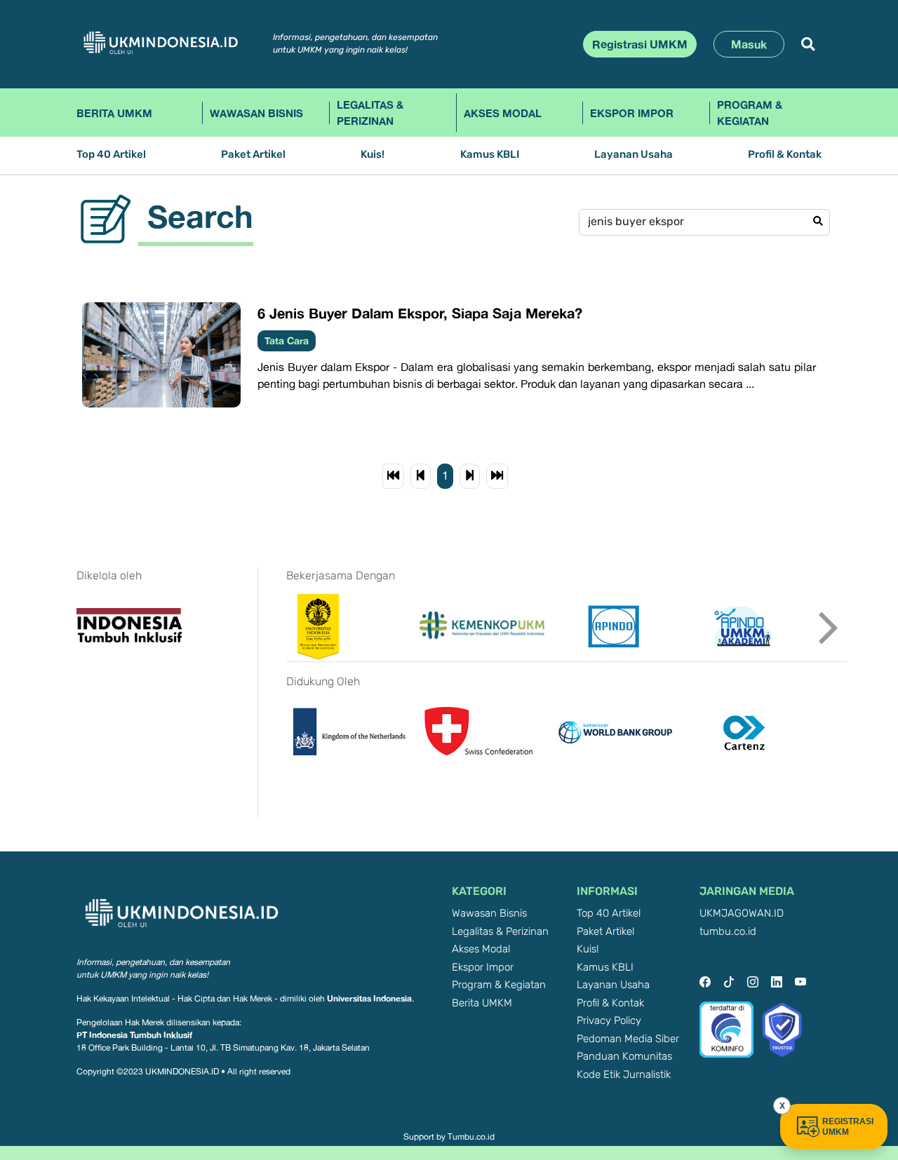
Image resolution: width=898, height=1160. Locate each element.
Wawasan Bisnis (256, 113)
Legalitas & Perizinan (370, 112)
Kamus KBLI (489, 155)
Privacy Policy (609, 1021)
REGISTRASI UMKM (847, 1126)
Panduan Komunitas (624, 1056)
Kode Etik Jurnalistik (624, 1075)
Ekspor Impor (632, 113)
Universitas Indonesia (369, 998)
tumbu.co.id (727, 932)
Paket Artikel (253, 155)
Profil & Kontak (785, 155)
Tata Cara (286, 340)
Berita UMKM (114, 113)
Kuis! (372, 155)
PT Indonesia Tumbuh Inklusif (134, 1035)
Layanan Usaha (633, 155)
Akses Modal (503, 113)
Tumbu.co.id (471, 1137)
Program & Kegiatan (749, 112)
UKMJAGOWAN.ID (741, 913)
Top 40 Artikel (111, 155)
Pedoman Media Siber (628, 1039)
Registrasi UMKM (640, 44)
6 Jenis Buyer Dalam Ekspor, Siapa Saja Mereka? (419, 312)
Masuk (749, 44)
